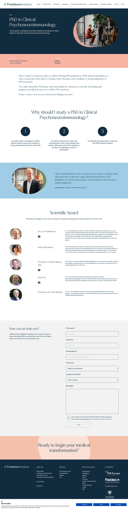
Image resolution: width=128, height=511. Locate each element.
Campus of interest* (73, 374)
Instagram (40, 486)
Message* (70, 386)
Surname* (69, 340)
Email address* (71, 351)
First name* (70, 328)
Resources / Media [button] (106, 4)
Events (116, 4)
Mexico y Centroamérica (89, 481)
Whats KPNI (40, 471)
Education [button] (56, 4)
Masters (61, 475)
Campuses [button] (65, 4)
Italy (83, 489)
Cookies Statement (105, 419)
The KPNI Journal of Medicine (45, 477)
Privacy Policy (93, 419)
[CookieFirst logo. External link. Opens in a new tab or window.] (2, 501)
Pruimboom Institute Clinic (78, 4)
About (38, 4)
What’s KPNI (46, 4)
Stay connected (93, 4)
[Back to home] (18, 4)
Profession (70, 363)
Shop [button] (122, 4)
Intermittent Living (42, 475)
